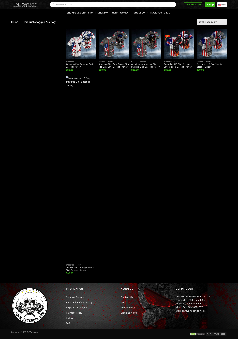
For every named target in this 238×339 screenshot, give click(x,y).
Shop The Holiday (98, 13)
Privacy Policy (128, 307)
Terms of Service (75, 297)
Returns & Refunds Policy (79, 302)
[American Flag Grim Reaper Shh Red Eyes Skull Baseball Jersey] (114, 44)
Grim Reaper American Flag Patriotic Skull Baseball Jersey (145, 65)
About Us (126, 302)
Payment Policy (74, 312)
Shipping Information (77, 307)
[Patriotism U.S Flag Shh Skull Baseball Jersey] (212, 44)
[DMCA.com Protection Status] (197, 334)
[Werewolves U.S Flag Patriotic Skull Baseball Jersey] (81, 169)
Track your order (160, 13)
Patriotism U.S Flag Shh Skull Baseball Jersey (210, 65)
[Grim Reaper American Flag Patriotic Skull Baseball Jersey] (146, 44)
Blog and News (129, 312)
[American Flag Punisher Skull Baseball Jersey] (81, 44)
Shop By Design (76, 13)
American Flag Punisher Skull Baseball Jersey (79, 65)
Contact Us (127, 297)
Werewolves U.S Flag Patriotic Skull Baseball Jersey (80, 268)
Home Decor (139, 13)
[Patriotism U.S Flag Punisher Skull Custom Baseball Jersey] (179, 44)
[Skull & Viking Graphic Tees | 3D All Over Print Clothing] (25, 4)
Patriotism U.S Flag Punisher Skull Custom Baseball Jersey (178, 65)
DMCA (69, 318)
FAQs (68, 323)
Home (14, 22)
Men (114, 13)
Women (124, 13)
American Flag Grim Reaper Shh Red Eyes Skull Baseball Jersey (114, 65)
